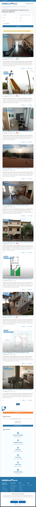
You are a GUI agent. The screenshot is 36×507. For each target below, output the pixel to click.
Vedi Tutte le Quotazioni (18, 425)
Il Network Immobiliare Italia (4, 488)
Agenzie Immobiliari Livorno (22, 486)
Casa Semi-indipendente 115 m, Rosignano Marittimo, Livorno (16, 168)
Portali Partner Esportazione (13, 491)
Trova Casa (20, 489)
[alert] (18, 499)
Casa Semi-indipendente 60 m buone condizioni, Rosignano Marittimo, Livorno (19, 278)
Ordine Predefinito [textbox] (6, 23)
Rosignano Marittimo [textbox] (23, 6)
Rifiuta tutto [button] (22, 501)
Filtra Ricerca (18, 26)
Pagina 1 (17, 404)
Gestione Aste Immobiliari (13, 489)
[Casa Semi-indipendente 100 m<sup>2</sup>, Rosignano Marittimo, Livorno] (18, 340)
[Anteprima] (20, 68)
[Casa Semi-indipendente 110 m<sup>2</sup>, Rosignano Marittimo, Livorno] (18, 193)
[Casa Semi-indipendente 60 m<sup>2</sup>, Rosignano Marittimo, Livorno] (18, 303)
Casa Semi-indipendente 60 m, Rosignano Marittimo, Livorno (15, 315)
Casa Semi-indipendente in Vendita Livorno (11, 6)
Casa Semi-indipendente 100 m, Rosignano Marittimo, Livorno (16, 352)
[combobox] (23, 6)
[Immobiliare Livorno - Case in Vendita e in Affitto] (9, 3)
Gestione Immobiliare (14, 486)
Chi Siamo (3, 486)
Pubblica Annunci (30, 3)
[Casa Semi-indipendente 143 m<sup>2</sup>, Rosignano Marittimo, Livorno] (18, 45)
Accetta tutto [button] (14, 501)
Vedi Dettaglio (29, 68)
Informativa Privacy (5, 490)
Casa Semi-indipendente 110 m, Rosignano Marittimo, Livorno (16, 205)
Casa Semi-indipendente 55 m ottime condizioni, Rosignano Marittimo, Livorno (19, 389)
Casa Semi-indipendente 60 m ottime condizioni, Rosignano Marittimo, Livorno (19, 131)
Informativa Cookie (5, 491)
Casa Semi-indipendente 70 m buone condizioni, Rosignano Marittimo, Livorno (19, 94)
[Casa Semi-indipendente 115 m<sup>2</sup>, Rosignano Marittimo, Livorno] (18, 156)
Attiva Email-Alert (18, 412)
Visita (25, 68)
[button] (13, 499)
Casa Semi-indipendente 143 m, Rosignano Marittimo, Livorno (16, 57)
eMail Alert (20, 487)
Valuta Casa (21, 490)
